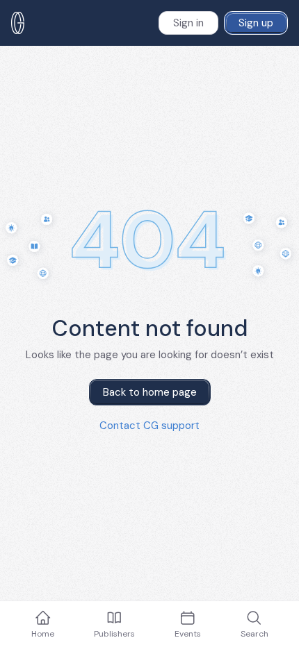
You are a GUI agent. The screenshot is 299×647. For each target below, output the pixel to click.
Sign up (256, 23)
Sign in (188, 23)
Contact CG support (149, 425)
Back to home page (150, 392)
